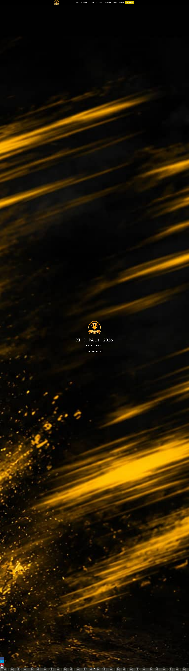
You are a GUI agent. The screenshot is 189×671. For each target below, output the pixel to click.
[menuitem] (77, 2)
